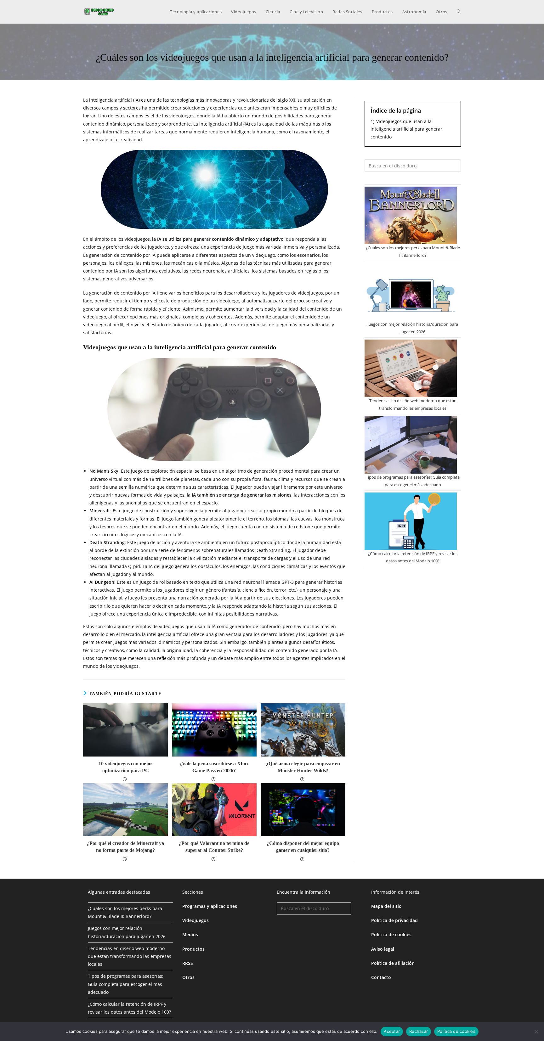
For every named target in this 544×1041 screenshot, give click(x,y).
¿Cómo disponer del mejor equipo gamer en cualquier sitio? (303, 847)
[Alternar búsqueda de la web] (459, 11)
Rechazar (418, 1031)
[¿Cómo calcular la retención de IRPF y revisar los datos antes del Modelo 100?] (411, 521)
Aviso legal (382, 949)
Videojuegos (195, 920)
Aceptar (392, 1031)
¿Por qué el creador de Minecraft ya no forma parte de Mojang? (125, 847)
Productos (193, 949)
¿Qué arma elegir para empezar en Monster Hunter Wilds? (303, 767)
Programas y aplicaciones (209, 906)
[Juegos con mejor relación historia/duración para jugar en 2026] (411, 292)
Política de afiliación (393, 963)
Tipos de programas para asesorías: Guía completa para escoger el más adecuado (125, 984)
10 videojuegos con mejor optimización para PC (125, 767)
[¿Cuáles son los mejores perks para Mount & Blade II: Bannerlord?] (411, 215)
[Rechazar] (536, 1031)
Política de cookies (391, 934)
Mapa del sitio (386, 906)
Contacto (381, 977)
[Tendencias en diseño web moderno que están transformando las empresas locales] (411, 368)
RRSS (187, 963)
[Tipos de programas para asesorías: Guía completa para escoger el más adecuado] (411, 445)
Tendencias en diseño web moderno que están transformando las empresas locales (129, 956)
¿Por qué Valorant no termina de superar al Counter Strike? (214, 847)
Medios (190, 934)
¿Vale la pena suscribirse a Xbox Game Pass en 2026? (214, 767)
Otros (188, 977)
